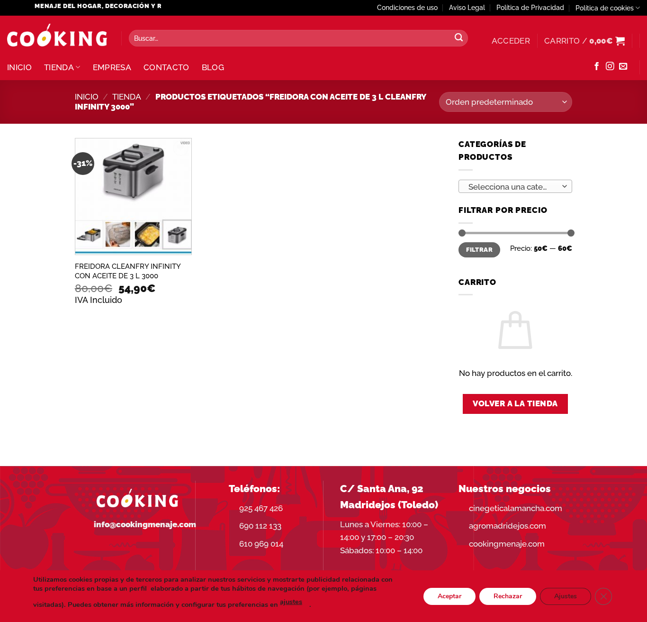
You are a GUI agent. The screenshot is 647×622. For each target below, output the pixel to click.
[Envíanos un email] (623, 67)
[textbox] (512, 186)
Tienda (59, 67)
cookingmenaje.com (507, 544)
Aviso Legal (467, 7)
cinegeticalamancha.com (515, 508)
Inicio (19, 67)
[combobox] (515, 186)
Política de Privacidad (530, 7)
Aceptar (449, 595)
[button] (511, 41)
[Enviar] (458, 38)
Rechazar (508, 595)
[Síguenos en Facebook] (597, 67)
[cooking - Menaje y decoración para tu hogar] (57, 35)
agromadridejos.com (507, 526)
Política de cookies (604, 8)
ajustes (291, 601)
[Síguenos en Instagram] (610, 67)
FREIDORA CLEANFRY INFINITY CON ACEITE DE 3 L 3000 (127, 271)
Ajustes (565, 595)
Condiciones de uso (407, 7)
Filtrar (479, 249)
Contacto (166, 67)
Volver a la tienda (515, 403)
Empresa (112, 67)
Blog (213, 67)
